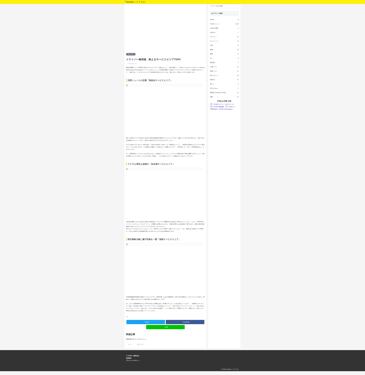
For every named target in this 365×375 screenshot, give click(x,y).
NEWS (224, 19)
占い (224, 58)
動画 (224, 54)
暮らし (224, 84)
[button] (237, 6)
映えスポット (131, 54)
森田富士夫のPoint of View (224, 92)
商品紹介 (224, 62)
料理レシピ (224, 71)
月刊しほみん (224, 88)
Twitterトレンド (224, 24)
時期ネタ (224, 79)
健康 (224, 49)
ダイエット (224, 36)
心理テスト (224, 67)
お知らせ (224, 32)
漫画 (224, 97)
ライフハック (224, 41)
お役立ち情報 (224, 28)
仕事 (224, 45)
